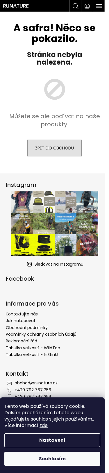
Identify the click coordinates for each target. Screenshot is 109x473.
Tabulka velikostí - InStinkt (32, 354)
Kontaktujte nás (22, 314)
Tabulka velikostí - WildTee (33, 348)
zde (44, 425)
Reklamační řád (21, 341)
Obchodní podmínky (27, 327)
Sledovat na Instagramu (59, 264)
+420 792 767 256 (33, 390)
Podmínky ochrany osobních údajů (41, 334)
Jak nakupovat (20, 321)
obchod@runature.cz (36, 383)
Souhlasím (52, 458)
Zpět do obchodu (54, 148)
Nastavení (52, 440)
